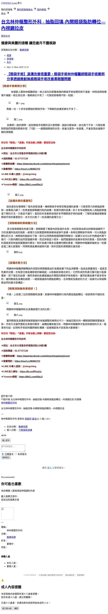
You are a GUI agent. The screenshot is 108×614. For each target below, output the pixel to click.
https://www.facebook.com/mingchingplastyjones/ (43, 164)
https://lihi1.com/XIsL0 (31, 184)
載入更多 (6, 440)
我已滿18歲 (7, 608)
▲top (3, 435)
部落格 (10, 59)
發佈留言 (6, 457)
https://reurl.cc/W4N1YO (27, 169)
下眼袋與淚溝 (25, 430)
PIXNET (33, 575)
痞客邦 (28, 419)
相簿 (9, 55)
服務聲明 (80, 575)
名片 (9, 62)
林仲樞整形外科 (9, 403)
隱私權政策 (69, 575)
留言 (34, 419)
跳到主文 (5, 36)
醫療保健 (24, 50)
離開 (16, 608)
